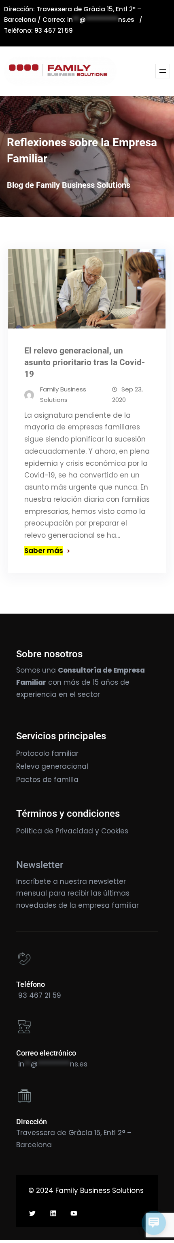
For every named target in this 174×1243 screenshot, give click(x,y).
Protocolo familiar (47, 753)
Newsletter (39, 865)
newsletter (107, 881)
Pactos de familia (47, 779)
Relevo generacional (52, 766)
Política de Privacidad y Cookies (72, 831)
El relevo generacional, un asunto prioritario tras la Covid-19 (84, 362)
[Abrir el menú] (162, 71)
